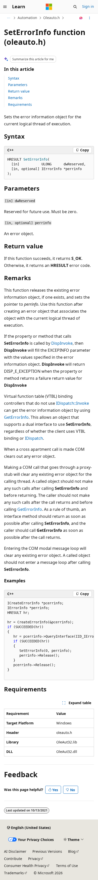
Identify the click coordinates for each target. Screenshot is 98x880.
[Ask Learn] (81, 18)
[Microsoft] (49, 7)
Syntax (13, 78)
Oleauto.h (51, 17)
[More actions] (89, 18)
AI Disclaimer (15, 851)
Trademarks (14, 872)
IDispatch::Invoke (72, 403)
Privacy (34, 858)
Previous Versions (47, 851)
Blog (72, 851)
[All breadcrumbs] (8, 18)
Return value (19, 91)
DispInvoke (62, 343)
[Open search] (75, 6)
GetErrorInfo (16, 417)
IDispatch (34, 438)
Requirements (20, 104)
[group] (49, 639)
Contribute (13, 858)
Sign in (88, 6)
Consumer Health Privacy (25, 865)
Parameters (17, 84)
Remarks (15, 97)
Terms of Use (67, 865)
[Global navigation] (5, 6)
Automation (27, 17)
